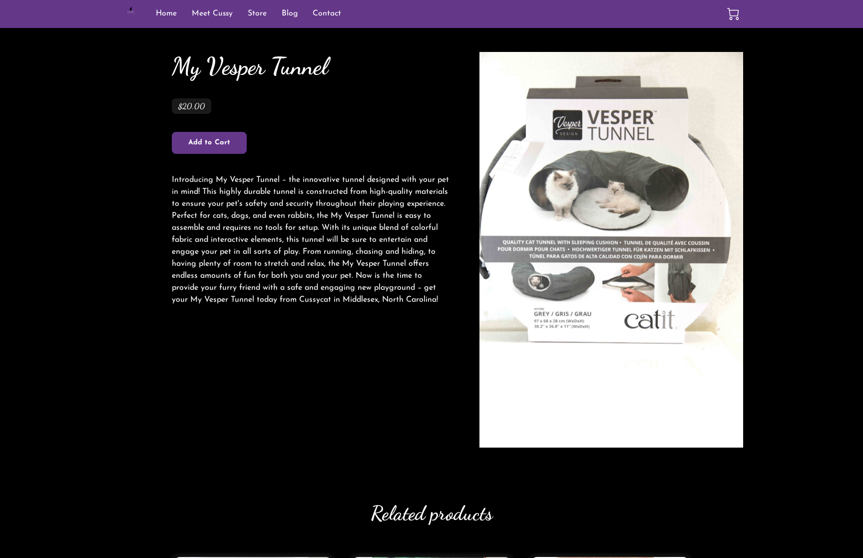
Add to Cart (209, 142)
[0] (733, 14)
